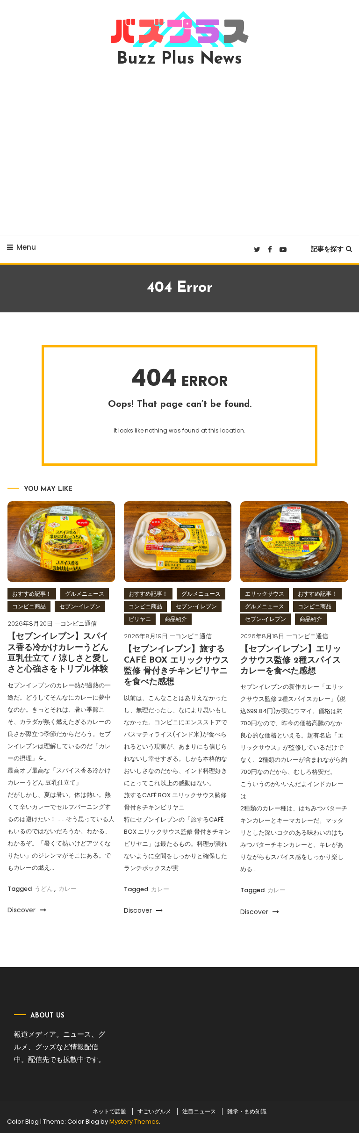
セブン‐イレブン (80, 606)
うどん (44, 888)
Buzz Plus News (179, 59)
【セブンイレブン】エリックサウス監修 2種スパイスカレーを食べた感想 (290, 660)
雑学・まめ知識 (246, 1111)
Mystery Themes (134, 1121)
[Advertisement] (179, 151)
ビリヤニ (140, 619)
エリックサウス (264, 594)
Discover (22, 910)
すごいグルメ (154, 1111)
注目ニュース (199, 1111)
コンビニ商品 (29, 606)
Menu (26, 247)
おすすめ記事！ (31, 594)
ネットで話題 (109, 1111)
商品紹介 (176, 619)
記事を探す (327, 248)
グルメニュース (84, 594)
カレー (67, 888)
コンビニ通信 (78, 623)
